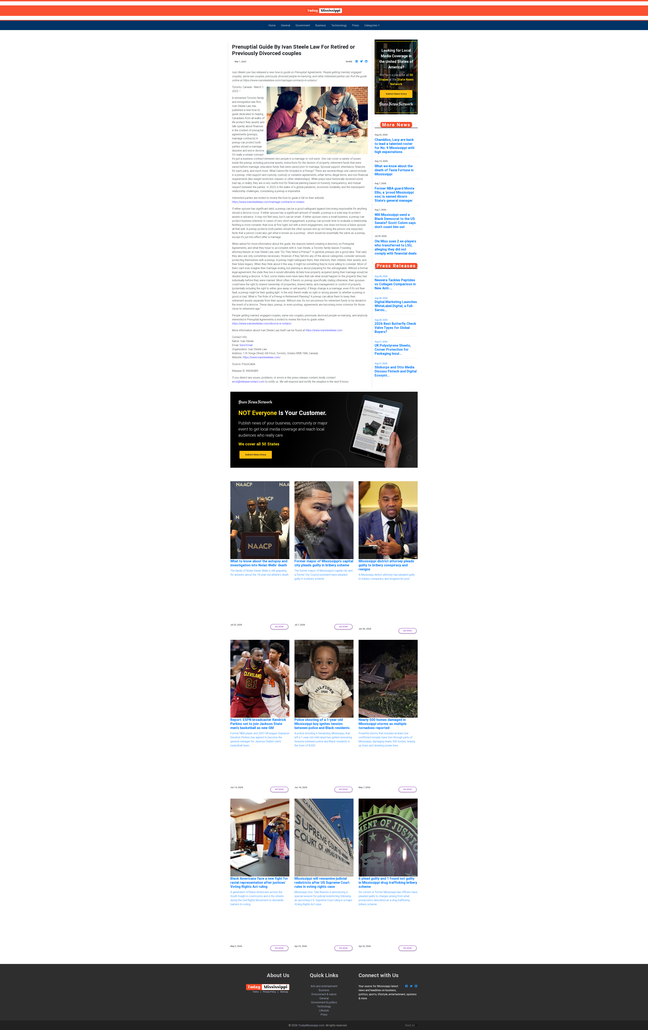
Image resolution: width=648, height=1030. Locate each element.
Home (273, 25)
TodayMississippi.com (311, 1025)
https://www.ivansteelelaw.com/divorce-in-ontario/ (262, 323)
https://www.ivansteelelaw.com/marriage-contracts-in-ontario (268, 202)
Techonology (339, 25)
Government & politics (324, 1002)
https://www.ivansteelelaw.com (324, 330)
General (285, 25)
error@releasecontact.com (248, 381)
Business (320, 25)
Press (355, 25)
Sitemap (284, 991)
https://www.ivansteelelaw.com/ (261, 357)
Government (302, 25)
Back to (410, 1025)
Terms (255, 991)
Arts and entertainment (324, 986)
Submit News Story (396, 93)
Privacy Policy (269, 991)
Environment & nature (324, 994)
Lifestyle (324, 1010)
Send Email (245, 345)
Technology (324, 1006)
